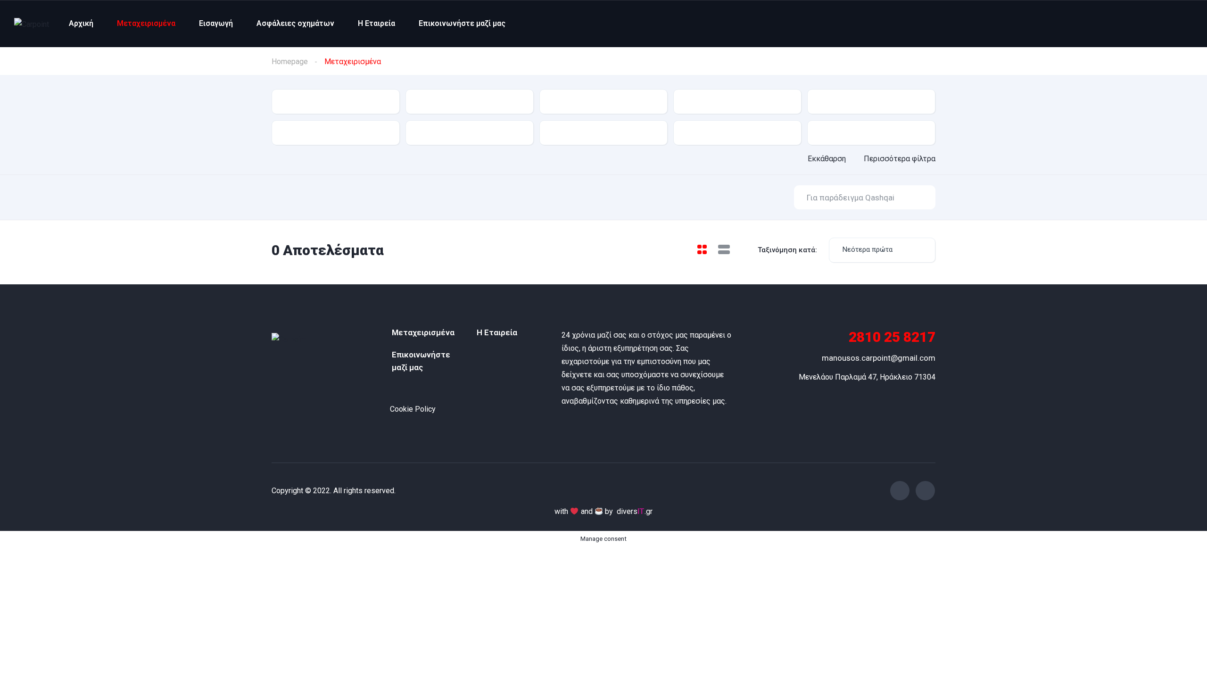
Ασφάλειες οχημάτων (295, 23)
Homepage (290, 61)
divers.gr (635, 511)
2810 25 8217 (892, 337)
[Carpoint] (31, 23)
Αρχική (81, 23)
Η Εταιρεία (376, 23)
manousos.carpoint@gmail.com (878, 358)
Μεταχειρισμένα (146, 23)
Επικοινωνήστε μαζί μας (462, 23)
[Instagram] (925, 490)
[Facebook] (899, 490)
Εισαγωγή (216, 23)
